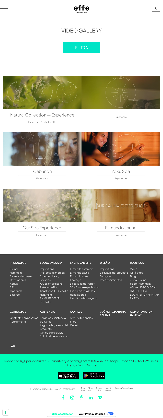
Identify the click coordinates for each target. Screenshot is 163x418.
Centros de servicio (52, 332)
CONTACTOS (18, 311)
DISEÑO (105, 262)
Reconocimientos (111, 280)
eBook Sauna (138, 280)
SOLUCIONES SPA (51, 262)
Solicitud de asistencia (53, 336)
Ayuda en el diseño (51, 283)
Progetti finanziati (107, 389)
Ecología (75, 280)
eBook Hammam (140, 283)
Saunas (14, 269)
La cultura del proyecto (84, 298)
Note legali (83, 389)
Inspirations (47, 269)
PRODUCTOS (18, 262)
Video (133, 269)
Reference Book (50, 287)
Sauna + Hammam (21, 276)
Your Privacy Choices (92, 413)
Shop (73, 321)
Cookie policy (99, 389)
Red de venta (18, 321)
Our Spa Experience (42, 227)
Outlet (74, 325)
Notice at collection (61, 413)
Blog (133, 276)
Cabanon (42, 171)
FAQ (12, 346)
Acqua (14, 283)
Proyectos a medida (52, 272)
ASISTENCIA (47, 311)
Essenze (15, 294)
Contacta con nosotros (24, 318)
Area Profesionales (81, 318)
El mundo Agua (79, 276)
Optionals (16, 291)
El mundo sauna (120, 227)
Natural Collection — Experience (42, 114)
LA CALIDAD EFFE (81, 262)
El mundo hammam (81, 269)
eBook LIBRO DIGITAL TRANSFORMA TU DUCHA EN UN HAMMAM (144, 291)
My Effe (134, 298)
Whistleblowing (127, 388)
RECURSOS (137, 262)
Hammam (16, 272)
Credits (118, 388)
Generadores (18, 280)
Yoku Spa (120, 171)
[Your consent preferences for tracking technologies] (6, 412)
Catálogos (136, 272)
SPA (12, 287)
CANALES (76, 311)
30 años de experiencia (84, 287)
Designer (105, 276)
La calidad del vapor (82, 283)
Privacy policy (91, 389)
